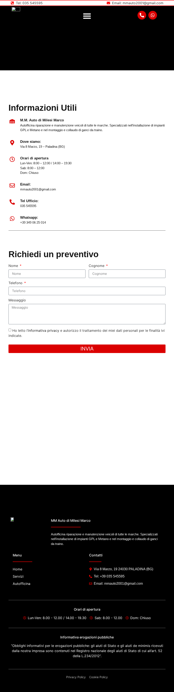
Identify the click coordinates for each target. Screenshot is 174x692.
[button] (87, 16)
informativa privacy (43, 330)
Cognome (97, 266)
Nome (13, 266)
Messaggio (17, 300)
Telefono (16, 283)
